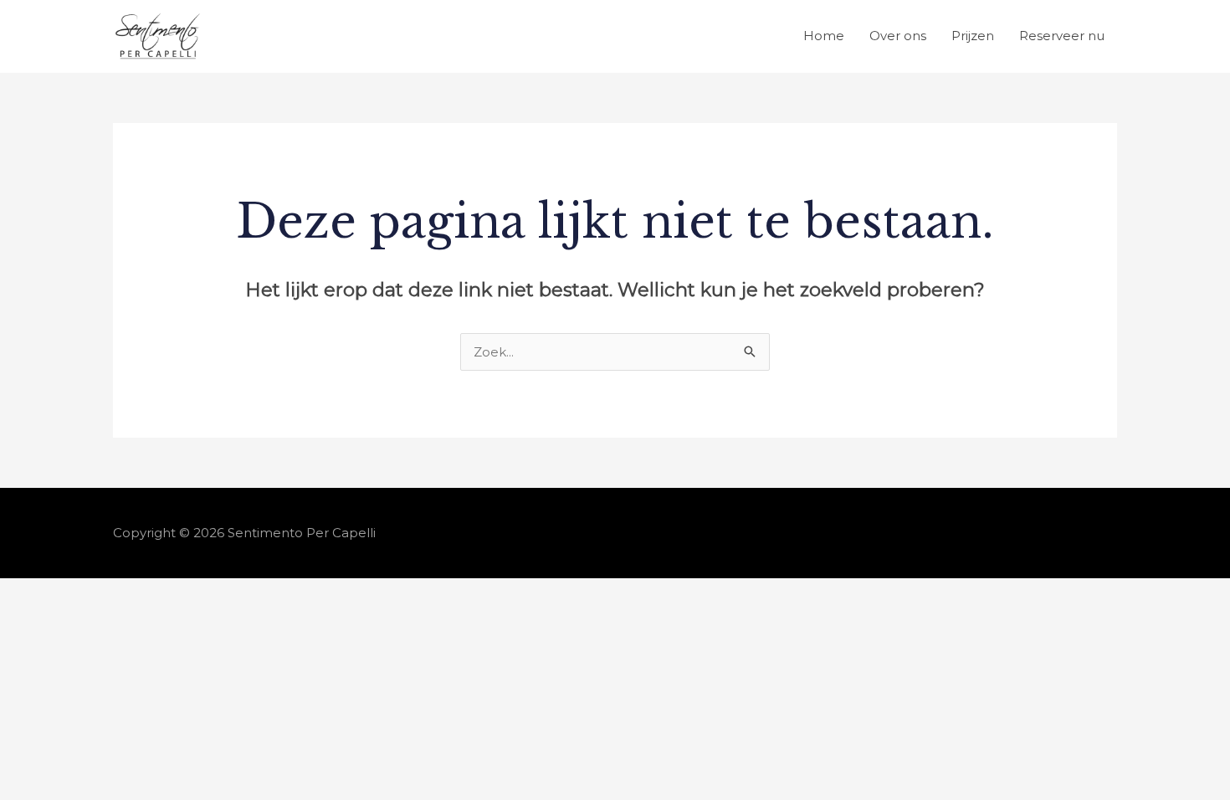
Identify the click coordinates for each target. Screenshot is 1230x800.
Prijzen (972, 36)
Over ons (897, 36)
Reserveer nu (1061, 36)
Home (823, 36)
